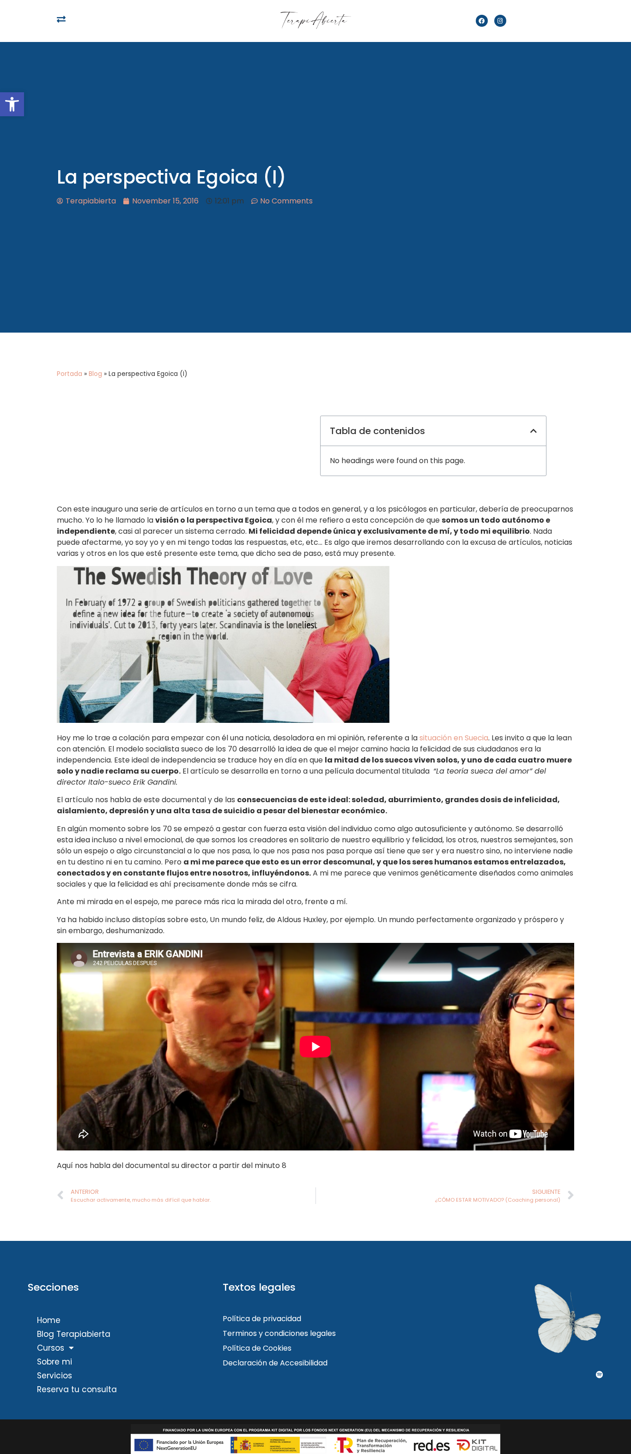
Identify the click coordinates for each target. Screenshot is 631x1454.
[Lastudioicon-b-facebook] (520, 1374)
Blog (95, 373)
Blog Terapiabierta (73, 1334)
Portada (69, 373)
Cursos (50, 1347)
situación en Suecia (453, 738)
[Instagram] (500, 21)
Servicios (54, 1375)
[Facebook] (482, 21)
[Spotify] (599, 1374)
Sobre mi (54, 1361)
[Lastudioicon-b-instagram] (560, 1374)
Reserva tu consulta (77, 1389)
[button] (12, 104)
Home (49, 1320)
